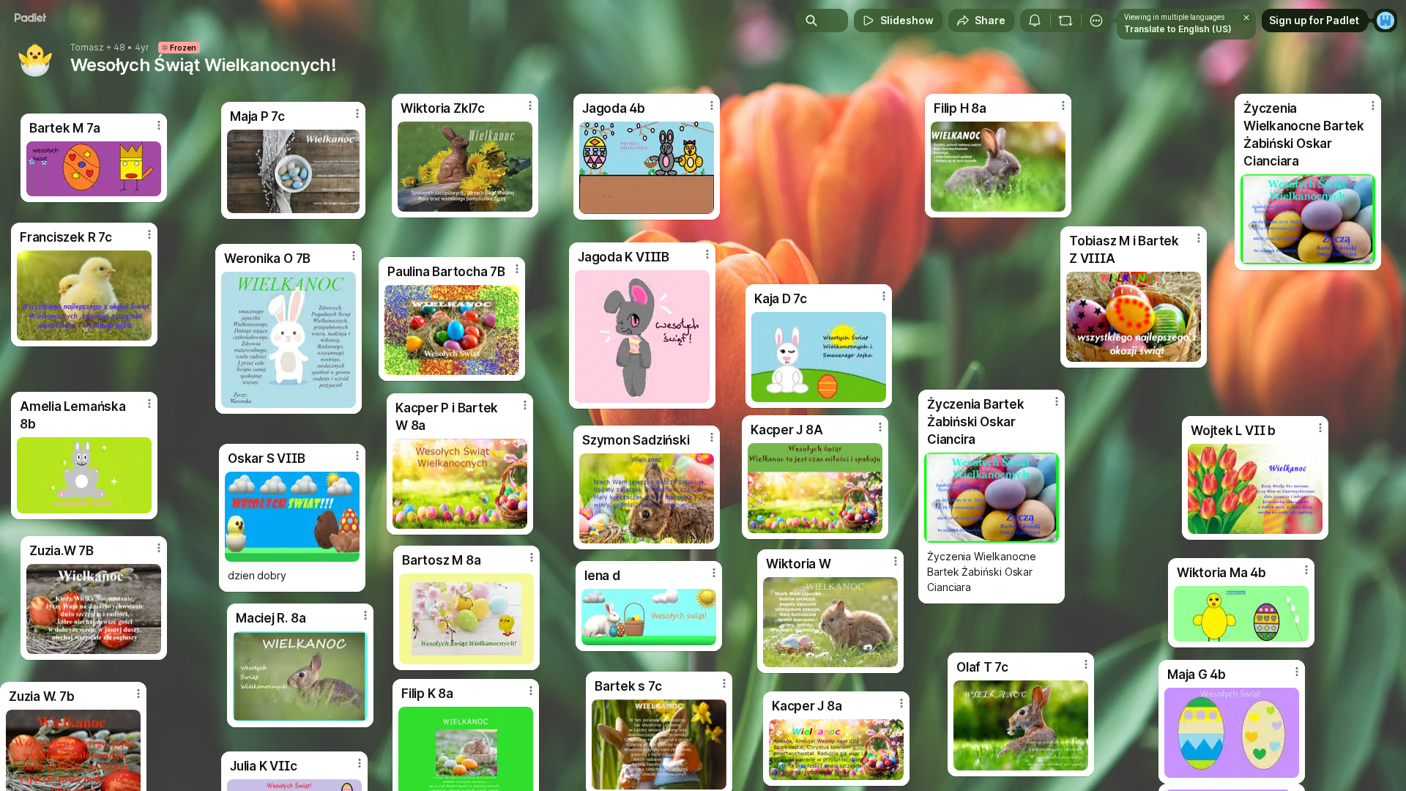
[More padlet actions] (1096, 20)
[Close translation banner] (1246, 17)
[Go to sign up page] (1385, 20)
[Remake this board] (1065, 20)
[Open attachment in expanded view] (1241, 614)
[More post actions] (1306, 569)
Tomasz (87, 47)
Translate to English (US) (1178, 28)
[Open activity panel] (1034, 20)
